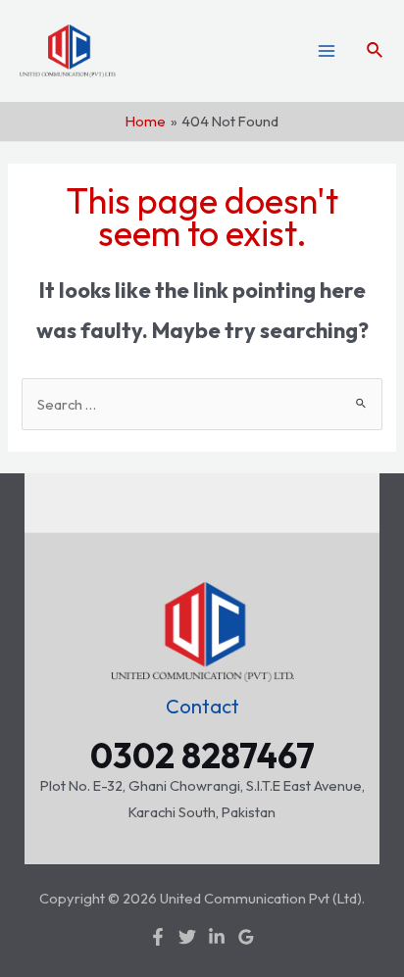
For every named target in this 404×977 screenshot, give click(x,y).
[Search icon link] (375, 51)
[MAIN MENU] (326, 51)
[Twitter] (187, 937)
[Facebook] (158, 937)
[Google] (246, 937)
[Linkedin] (217, 937)
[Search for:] (201, 404)
